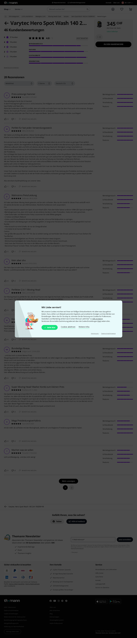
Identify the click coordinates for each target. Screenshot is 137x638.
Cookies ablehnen (68, 327)
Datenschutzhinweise (108, 333)
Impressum (95, 333)
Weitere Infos (84, 327)
